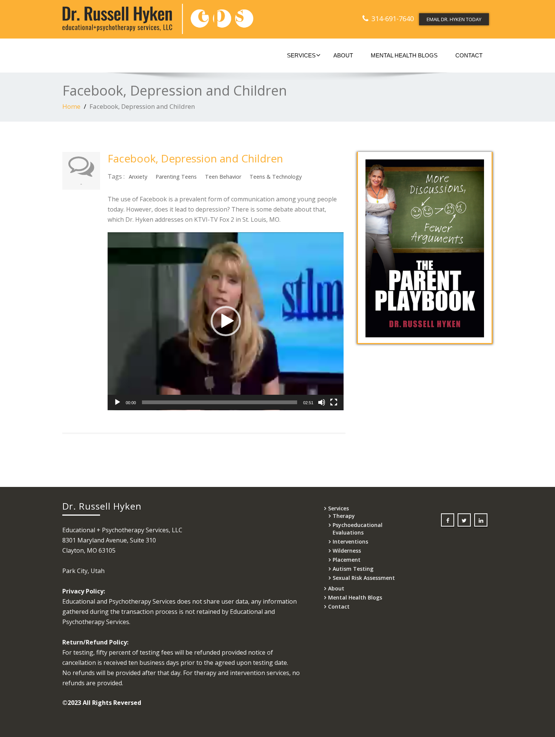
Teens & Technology (276, 176)
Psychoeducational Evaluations (357, 528)
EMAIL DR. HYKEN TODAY (454, 19)
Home (71, 106)
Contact (469, 55)
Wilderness (347, 550)
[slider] (219, 402)
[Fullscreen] (334, 402)
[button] (226, 321)
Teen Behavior (223, 176)
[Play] (117, 402)
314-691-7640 (393, 18)
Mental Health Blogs (404, 55)
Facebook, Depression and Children (195, 158)
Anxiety (138, 176)
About (343, 55)
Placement (347, 559)
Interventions (350, 541)
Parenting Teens (176, 176)
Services (301, 55)
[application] (226, 321)
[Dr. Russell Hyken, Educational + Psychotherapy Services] (167, 19)
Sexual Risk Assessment (364, 577)
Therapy (344, 515)
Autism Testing (353, 568)
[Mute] (321, 402)
